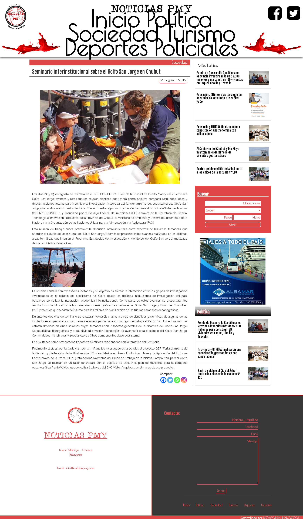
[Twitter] (170, 380)
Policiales (196, 46)
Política (179, 18)
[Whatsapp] (177, 380)
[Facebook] (163, 380)
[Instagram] (184, 380)
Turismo (200, 32)
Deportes (106, 46)
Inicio (115, 18)
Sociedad (113, 32)
